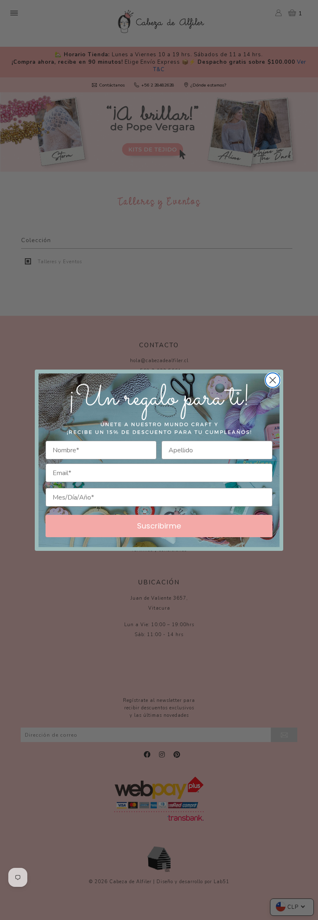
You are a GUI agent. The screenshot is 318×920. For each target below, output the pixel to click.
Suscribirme (159, 526)
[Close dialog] (272, 380)
